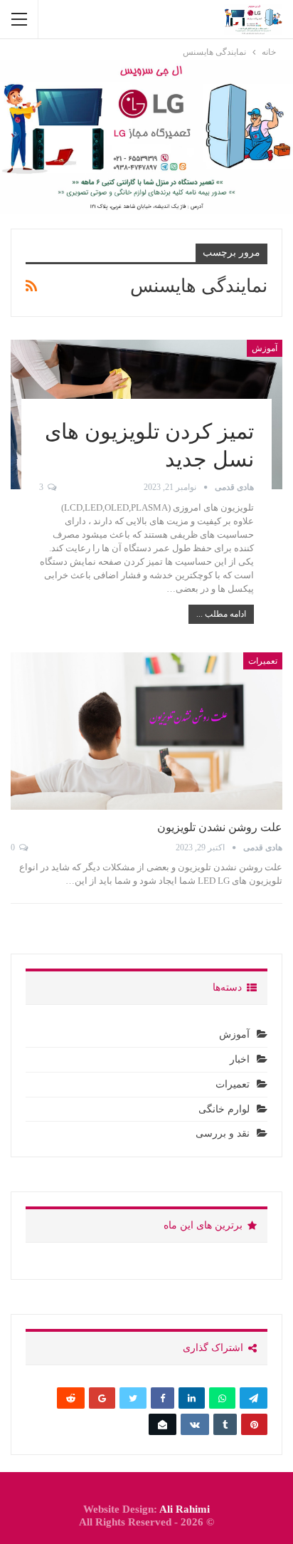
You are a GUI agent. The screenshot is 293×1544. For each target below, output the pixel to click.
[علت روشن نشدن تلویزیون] (146, 731)
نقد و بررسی (223, 1133)
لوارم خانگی (224, 1109)
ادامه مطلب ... (221, 614)
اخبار (240, 1059)
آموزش (264, 348)
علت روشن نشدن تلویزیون (219, 827)
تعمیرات (262, 661)
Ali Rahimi (184, 1509)
